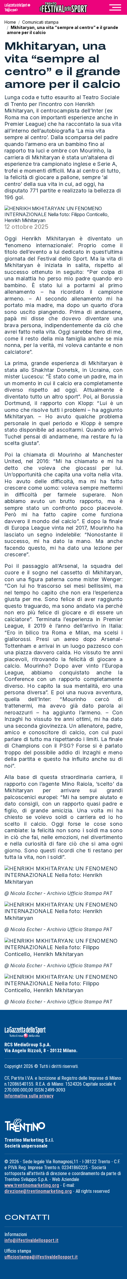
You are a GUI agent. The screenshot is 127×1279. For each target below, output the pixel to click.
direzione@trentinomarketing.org (38, 1191)
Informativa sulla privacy (28, 1096)
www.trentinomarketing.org (31, 1185)
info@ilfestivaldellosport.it (31, 1240)
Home (10, 22)
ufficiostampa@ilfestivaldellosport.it (41, 1257)
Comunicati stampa (40, 22)
